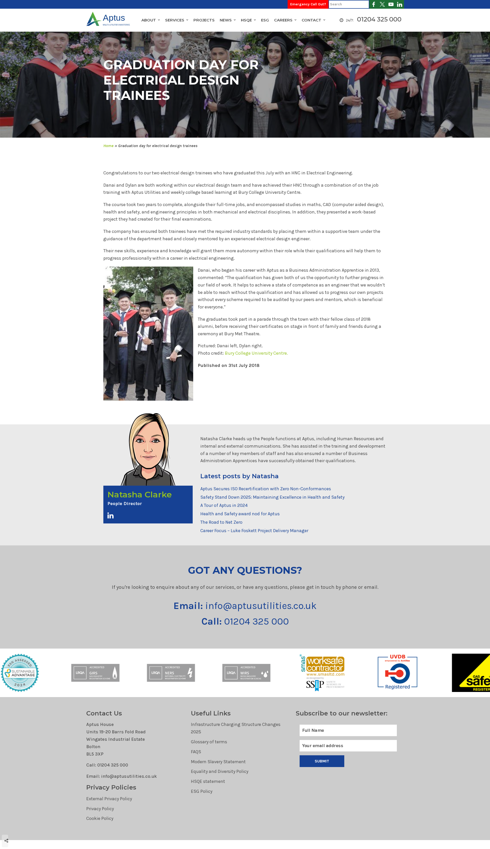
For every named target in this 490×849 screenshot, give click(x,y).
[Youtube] (391, 4)
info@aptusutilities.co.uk (245, 606)
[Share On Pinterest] (28, 818)
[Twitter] (382, 4)
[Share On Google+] (22, 825)
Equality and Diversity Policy (219, 771)
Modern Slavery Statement (218, 761)
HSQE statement (208, 781)
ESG (265, 20)
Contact (311, 20)
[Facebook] (373, 4)
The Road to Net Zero (221, 522)
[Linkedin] (399, 4)
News (226, 20)
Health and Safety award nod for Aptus (240, 514)
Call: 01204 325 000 (107, 765)
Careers (283, 20)
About (148, 20)
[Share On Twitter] (21, 818)
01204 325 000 (379, 19)
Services (174, 20)
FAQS (196, 752)
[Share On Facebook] (16, 818)
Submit (322, 761)
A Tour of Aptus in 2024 (224, 505)
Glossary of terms (209, 742)
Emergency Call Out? (308, 4)
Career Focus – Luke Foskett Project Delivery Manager (254, 530)
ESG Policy (201, 791)
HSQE (246, 20)
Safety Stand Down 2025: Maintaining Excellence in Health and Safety (272, 497)
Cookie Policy (99, 818)
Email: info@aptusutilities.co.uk (121, 776)
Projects (204, 20)
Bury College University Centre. (256, 353)
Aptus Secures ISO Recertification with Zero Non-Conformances (265, 489)
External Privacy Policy (109, 799)
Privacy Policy (100, 808)
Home (108, 145)
